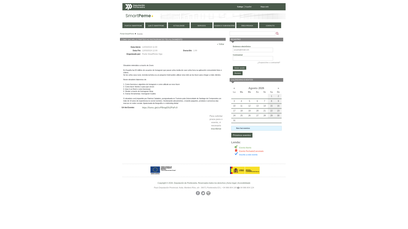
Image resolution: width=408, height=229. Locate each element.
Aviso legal (231, 183)
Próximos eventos (242, 135)
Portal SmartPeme (127, 34)
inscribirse (216, 128)
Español (248, 7)
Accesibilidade (244, 183)
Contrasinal (238, 55)
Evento (140, 34)
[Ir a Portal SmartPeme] (139, 16)
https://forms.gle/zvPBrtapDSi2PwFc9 (159, 107)
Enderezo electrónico (242, 46)
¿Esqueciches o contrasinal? (269, 62)
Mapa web (265, 7)
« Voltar (220, 44)
